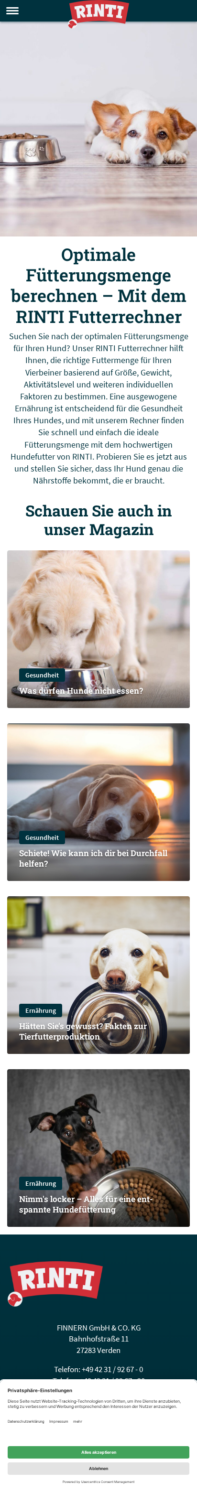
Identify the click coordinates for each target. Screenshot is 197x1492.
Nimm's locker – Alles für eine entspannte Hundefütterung (86, 1204)
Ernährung (40, 1010)
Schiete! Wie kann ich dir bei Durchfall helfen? (93, 858)
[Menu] (12, 10)
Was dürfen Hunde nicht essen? (81, 690)
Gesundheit (42, 675)
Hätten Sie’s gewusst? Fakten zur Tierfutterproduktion (83, 1031)
